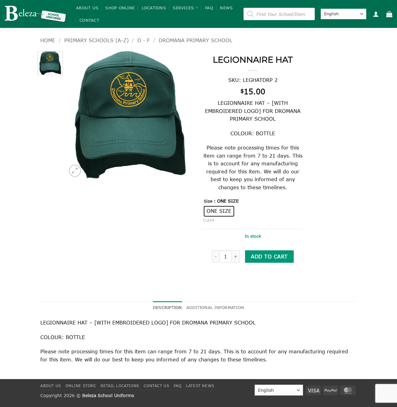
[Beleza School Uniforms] (36, 14)
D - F (143, 40)
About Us (87, 7)
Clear (209, 220)
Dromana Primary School (195, 40)
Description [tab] (167, 307)
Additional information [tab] (215, 307)
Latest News (200, 385)
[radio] (219, 211)
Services (183, 7)
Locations (154, 7)
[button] (376, 14)
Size (208, 201)
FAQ (209, 7)
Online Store (80, 385)
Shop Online (120, 7)
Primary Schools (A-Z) (96, 40)
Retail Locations (119, 385)
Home (47, 40)
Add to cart (269, 256)
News (226, 7)
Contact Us (156, 385)
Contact (89, 20)
